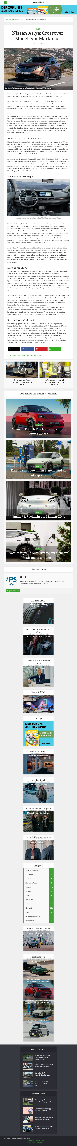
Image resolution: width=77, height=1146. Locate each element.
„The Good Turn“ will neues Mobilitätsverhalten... (44, 1119)
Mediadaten (39, 1143)
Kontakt (37, 1140)
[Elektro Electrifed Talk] (38, 703)
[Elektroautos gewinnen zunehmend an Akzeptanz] (38, 459)
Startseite (9, 19)
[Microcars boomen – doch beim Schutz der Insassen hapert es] (38, 1031)
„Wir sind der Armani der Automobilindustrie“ (44, 1127)
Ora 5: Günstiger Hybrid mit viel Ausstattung (38, 960)
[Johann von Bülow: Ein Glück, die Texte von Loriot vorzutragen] (38, 645)
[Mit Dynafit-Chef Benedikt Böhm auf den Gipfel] (38, 793)
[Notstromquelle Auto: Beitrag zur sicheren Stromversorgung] (38, 542)
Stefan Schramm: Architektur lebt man (38, 754)
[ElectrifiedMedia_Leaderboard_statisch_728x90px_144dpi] (38, 9)
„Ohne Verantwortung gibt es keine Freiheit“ (44, 1110)
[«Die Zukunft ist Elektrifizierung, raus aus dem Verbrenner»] (38, 850)
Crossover (17, 355)
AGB (42, 1140)
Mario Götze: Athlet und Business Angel (38, 666)
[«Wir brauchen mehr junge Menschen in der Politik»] (38, 821)
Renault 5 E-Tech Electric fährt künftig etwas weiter (38, 980)
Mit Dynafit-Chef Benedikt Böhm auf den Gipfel (38, 783)
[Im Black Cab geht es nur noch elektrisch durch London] (38, 941)
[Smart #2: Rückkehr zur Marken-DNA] (38, 501)
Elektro (39, 29)
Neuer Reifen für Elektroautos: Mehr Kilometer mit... (38, 603)
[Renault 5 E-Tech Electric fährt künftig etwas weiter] (38, 418)
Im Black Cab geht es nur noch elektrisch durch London (38, 932)
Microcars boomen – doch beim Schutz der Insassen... (38, 1021)
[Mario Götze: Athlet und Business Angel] (38, 676)
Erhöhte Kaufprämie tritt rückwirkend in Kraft (44, 1065)
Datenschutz (31, 1143)
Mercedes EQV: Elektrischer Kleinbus (42, 1074)
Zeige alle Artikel (13, 591)
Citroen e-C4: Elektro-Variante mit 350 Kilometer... (42, 1084)
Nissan (33, 355)
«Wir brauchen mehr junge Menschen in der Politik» (38, 811)
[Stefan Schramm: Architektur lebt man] (38, 764)
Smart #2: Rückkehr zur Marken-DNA (38, 516)
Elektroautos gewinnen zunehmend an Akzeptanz (38, 1001)
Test (39, 355)
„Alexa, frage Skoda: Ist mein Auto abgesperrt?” (43, 1101)
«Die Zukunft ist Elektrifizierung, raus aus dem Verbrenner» (38, 840)
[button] (14, 349)
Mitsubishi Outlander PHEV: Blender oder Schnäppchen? (42, 1057)
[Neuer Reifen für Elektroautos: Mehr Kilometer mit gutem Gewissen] (38, 613)
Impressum (30, 1140)
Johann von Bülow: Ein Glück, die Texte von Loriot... (38, 635)
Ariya (10, 355)
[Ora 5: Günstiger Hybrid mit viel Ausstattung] (38, 970)
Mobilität (38, 927)
